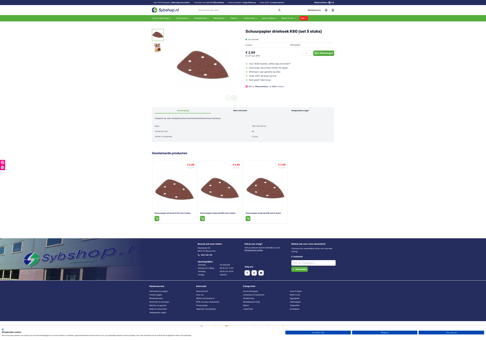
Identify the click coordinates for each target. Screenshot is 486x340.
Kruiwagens (294, 309)
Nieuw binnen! (202, 291)
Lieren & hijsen (296, 291)
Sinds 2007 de (272, 2)
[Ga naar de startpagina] (165, 10)
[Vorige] (228, 97)
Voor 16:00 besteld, (172, 2)
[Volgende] (234, 97)
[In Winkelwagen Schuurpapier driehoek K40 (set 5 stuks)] (248, 218)
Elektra (246, 305)
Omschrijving (183, 110)
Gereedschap (248, 298)
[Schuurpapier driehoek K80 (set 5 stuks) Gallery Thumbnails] (158, 41)
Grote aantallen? (242, 2)
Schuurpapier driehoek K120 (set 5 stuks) (173, 213)
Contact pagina (155, 295)
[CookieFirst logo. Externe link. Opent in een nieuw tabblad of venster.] (3, 329)
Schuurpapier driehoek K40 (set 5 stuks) (263, 213)
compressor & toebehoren (253, 295)
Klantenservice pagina (158, 291)
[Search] (279, 10)
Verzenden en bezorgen (159, 302)
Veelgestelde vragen (300, 110)
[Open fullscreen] (202, 66)
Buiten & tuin (295, 295)
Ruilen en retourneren (158, 309)
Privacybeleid (201, 305)
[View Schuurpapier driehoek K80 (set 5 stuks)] (158, 35)
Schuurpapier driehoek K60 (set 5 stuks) (217, 213)
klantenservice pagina (254, 250)
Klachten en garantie (157, 305)
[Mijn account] (326, 10)
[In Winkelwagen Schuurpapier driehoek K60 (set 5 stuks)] (202, 218)
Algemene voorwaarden (206, 309)
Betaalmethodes (156, 298)
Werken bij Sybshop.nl (205, 298)
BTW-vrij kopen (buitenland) (207, 302)
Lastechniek (248, 309)
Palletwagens (295, 302)
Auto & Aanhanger (250, 291)
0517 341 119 (206, 255)
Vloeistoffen (295, 305)
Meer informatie (240, 110)
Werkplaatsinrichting (251, 302)
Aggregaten (295, 298)
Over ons (200, 295)
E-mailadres (297, 256)
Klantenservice (314, 10)
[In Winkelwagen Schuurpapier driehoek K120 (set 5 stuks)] (157, 218)
